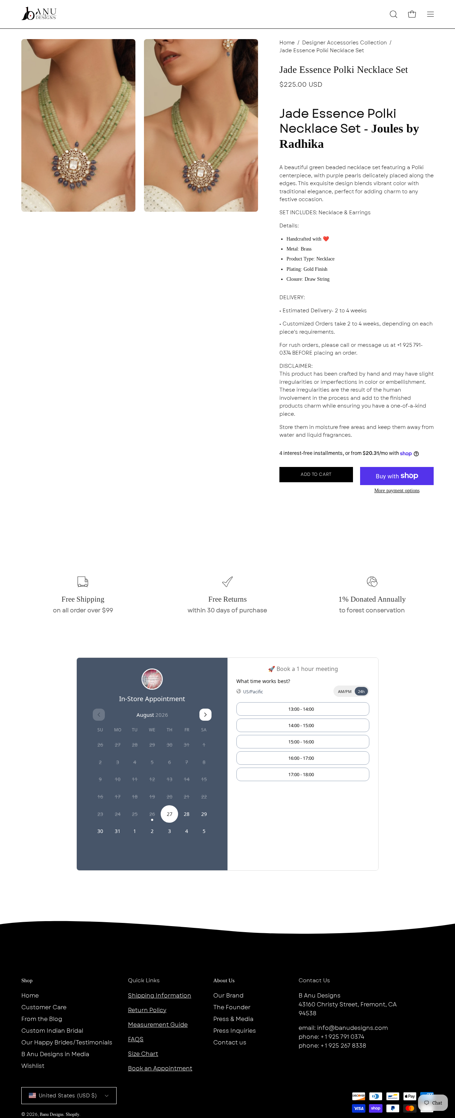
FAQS (136, 1039)
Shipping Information (159, 995)
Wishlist (32, 1066)
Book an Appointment (160, 1068)
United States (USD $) (68, 1095)
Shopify (72, 1114)
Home (287, 42)
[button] (393, 14)
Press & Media (233, 1019)
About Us (224, 980)
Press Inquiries (234, 1031)
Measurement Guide (158, 1025)
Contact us (229, 1042)
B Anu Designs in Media (55, 1054)
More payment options (396, 490)
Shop (27, 980)
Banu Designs (52, 1114)
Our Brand (228, 995)
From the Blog (41, 1019)
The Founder (232, 1007)
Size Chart (143, 1054)
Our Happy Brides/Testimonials (66, 1042)
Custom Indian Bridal (52, 1031)
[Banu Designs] (39, 14)
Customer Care (43, 1007)
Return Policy (147, 1010)
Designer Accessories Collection (344, 42)
